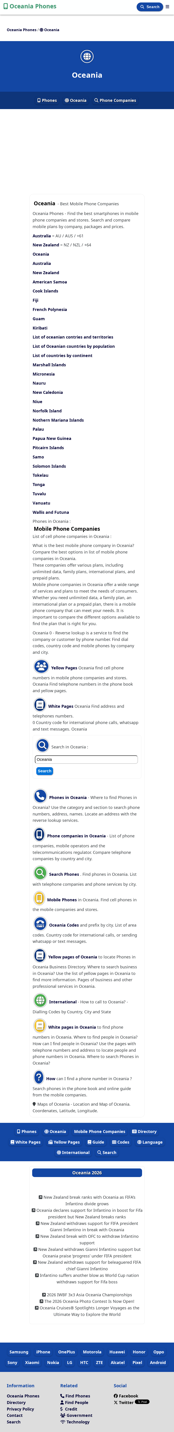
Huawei (117, 1352)
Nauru (39, 383)
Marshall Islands (49, 364)
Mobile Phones (61, 899)
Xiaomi (32, 1362)
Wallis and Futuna (51, 512)
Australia (42, 235)
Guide (97, 1142)
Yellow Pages (64, 667)
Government (78, 1415)
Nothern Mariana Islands (58, 420)
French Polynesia (50, 309)
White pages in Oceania (72, 1027)
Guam (39, 318)
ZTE (99, 1362)
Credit (70, 1409)
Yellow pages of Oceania (72, 957)
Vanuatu (41, 503)
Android (158, 1362)
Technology (77, 1422)
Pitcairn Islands (48, 447)
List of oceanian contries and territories (73, 337)
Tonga (39, 484)
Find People (76, 1402)
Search (154, 7)
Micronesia (44, 374)
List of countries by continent (62, 355)
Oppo (158, 1352)
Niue (37, 401)
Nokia (53, 1362)
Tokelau (40, 475)
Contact (15, 1415)
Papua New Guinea (52, 438)
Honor (139, 1352)
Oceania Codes (63, 925)
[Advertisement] (87, 149)
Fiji (35, 300)
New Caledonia (48, 392)
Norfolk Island (47, 410)
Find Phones (77, 1396)
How (50, 1078)
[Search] (142, 7)
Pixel (137, 1362)
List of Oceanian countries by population (74, 346)
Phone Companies (117, 100)
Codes (122, 1142)
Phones (49, 100)
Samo (38, 457)
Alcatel (118, 1362)
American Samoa (50, 282)
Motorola (92, 1352)
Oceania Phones (33, 6)
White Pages (61, 706)
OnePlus (66, 1352)
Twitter (126, 1402)
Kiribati (40, 328)
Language (152, 1142)
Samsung (19, 1352)
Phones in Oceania (68, 797)
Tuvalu (39, 493)
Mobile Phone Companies (99, 1131)
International (63, 1002)
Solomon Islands (49, 466)
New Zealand (46, 245)
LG (69, 1362)
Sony (12, 1362)
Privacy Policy (20, 1409)
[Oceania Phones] (167, 6)
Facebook (128, 1396)
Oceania (78, 100)
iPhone (43, 1352)
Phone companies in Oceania (76, 836)
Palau (38, 429)
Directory (147, 1131)
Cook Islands (45, 291)
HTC (84, 1362)
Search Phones (64, 874)
